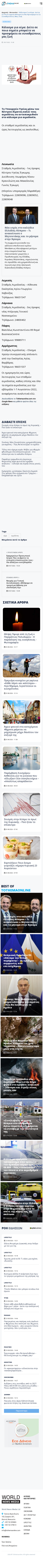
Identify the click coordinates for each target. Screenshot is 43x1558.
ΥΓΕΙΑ (6, 1298)
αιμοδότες (15, 536)
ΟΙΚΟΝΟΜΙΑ (8, 1377)
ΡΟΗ (12, 1228)
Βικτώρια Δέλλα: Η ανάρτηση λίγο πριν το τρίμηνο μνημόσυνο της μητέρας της (21, 1275)
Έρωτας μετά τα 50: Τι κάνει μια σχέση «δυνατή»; (20, 1259)
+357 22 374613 (10, 1525)
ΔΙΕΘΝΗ (7, 1395)
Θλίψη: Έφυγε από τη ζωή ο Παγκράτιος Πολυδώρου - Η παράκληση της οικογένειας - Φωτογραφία (20, 638)
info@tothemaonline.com (11, 1530)
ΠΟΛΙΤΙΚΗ (7, 1347)
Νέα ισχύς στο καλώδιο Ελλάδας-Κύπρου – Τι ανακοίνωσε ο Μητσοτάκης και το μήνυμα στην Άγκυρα (21, 233)
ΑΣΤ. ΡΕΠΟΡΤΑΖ (30, 1515)
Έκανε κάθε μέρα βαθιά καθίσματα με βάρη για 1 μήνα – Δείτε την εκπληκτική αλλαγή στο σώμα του (21, 1306)
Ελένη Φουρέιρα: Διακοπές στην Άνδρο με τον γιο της (21, 1244)
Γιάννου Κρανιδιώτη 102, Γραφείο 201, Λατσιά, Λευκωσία (10, 1516)
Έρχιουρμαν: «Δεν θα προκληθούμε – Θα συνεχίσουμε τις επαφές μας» (20, 1354)
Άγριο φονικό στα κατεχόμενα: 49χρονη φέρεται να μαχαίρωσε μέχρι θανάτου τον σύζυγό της (20, 434)
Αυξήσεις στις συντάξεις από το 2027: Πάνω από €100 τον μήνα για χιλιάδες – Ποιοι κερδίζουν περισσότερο (21, 1385)
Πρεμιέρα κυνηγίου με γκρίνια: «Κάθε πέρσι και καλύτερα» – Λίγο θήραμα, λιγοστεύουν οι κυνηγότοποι (21, 684)
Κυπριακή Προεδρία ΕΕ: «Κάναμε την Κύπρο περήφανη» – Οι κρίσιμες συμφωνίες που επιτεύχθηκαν (18, 961)
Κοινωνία (13, 12)
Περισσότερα (21, 1411)
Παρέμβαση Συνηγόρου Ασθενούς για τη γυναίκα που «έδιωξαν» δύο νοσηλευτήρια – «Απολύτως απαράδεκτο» (21, 777)
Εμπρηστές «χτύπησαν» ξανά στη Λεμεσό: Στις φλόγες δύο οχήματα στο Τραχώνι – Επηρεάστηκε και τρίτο (20, 473)
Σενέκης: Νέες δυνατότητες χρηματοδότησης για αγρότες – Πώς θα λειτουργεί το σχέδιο (21, 443)
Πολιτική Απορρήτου (9, 1546)
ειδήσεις (5, 404)
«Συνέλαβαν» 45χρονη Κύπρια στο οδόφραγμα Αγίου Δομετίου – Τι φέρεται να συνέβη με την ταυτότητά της (20, 1126)
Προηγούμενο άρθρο (15, 552)
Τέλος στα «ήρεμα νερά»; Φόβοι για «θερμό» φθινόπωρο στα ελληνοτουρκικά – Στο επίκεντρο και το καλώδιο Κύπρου (21, 451)
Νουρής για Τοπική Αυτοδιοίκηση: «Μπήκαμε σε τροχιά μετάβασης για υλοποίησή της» (19, 584)
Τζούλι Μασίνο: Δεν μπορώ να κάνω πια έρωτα (21, 1290)
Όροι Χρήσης (6, 1542)
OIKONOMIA (28, 1511)
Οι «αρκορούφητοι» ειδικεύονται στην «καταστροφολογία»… (21, 1369)
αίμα (5, 536)
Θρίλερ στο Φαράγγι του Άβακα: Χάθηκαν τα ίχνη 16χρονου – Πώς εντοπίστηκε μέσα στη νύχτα (21, 1044)
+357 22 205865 (10, 1522)
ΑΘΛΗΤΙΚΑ (8, 1362)
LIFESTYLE (8, 1237)
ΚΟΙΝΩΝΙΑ (27, 1519)
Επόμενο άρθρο (12, 577)
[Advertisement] (21, 509)
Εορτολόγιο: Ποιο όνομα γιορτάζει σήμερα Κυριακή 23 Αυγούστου (20, 865)
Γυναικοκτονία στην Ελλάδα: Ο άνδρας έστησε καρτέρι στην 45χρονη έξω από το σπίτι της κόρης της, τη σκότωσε (21, 1209)
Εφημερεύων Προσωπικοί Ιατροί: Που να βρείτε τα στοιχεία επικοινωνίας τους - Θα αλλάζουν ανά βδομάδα (20, 559)
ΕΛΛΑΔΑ (7, 1315)
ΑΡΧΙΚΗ (26, 1504)
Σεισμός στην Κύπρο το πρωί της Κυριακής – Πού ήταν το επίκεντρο (21, 426)
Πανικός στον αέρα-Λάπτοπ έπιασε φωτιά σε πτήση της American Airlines (20, 1402)
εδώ (32, 393)
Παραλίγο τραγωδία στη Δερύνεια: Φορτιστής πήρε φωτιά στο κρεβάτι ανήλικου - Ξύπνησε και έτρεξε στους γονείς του (21, 462)
